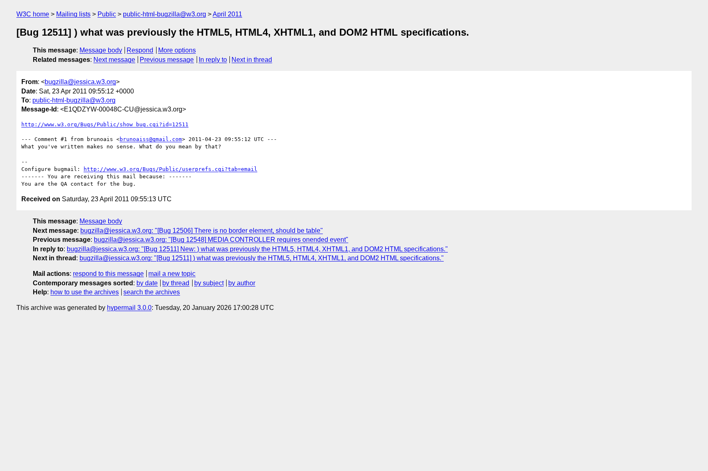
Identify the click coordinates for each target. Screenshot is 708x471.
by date (147, 283)
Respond (140, 50)
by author (241, 283)
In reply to (213, 59)
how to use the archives (84, 292)
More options (177, 50)
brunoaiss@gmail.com (151, 139)
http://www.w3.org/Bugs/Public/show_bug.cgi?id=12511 (104, 124)
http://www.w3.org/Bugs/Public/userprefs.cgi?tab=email (170, 169)
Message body (100, 50)
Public (107, 14)
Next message (114, 59)
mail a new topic (171, 273)
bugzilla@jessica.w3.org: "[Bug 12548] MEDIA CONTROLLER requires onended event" (221, 239)
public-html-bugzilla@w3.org (164, 14)
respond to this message (108, 273)
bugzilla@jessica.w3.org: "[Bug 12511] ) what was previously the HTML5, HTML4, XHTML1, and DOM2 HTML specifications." (261, 258)
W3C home (32, 14)
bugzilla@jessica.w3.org (80, 81)
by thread (175, 283)
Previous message (167, 59)
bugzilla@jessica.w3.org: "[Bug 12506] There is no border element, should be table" (201, 230)
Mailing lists (73, 14)
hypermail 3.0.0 (129, 307)
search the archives (151, 292)
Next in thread (251, 59)
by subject (209, 283)
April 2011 (227, 14)
